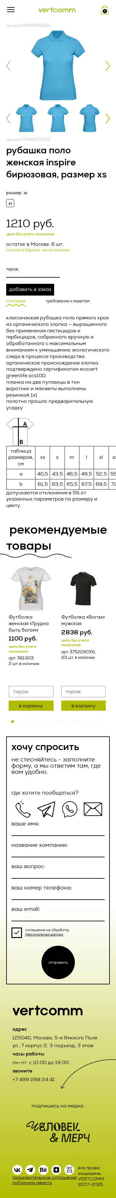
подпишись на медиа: (58, 1105)
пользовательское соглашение (44, 1177)
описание (16, 301)
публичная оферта (32, 1182)
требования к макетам (68, 301)
